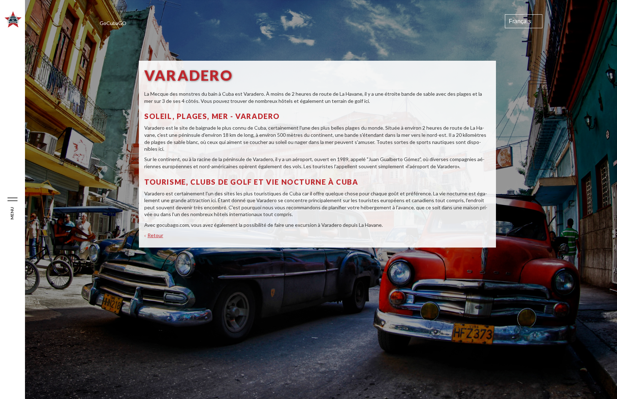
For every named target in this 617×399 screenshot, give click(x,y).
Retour (155, 235)
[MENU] (12, 200)
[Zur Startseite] (13, 26)
